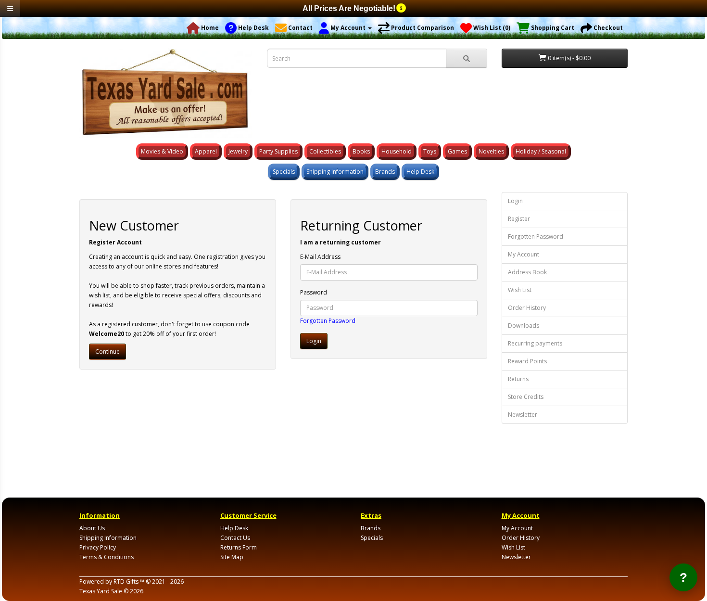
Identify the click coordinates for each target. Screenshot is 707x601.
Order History (527, 308)
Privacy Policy (97, 547)
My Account (523, 254)
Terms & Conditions (106, 557)
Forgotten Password (327, 321)
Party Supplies (278, 151)
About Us (92, 528)
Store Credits (525, 397)
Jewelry (238, 151)
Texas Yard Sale (100, 591)
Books (361, 151)
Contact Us (235, 538)
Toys (429, 151)
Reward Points (527, 361)
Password (313, 292)
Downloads (523, 325)
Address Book (527, 272)
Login (515, 201)
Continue (107, 351)
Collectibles (325, 151)
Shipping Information (335, 171)
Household (396, 151)
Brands (385, 171)
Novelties (491, 151)
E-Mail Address (320, 257)
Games (457, 151)
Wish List (519, 290)
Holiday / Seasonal (541, 151)
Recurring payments (535, 343)
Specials (284, 171)
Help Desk (420, 171)
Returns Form (238, 547)
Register (519, 219)
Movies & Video (162, 151)
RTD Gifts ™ (129, 581)
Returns (518, 379)
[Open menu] (10, 8)
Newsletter (522, 414)
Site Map (231, 557)
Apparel (206, 151)
